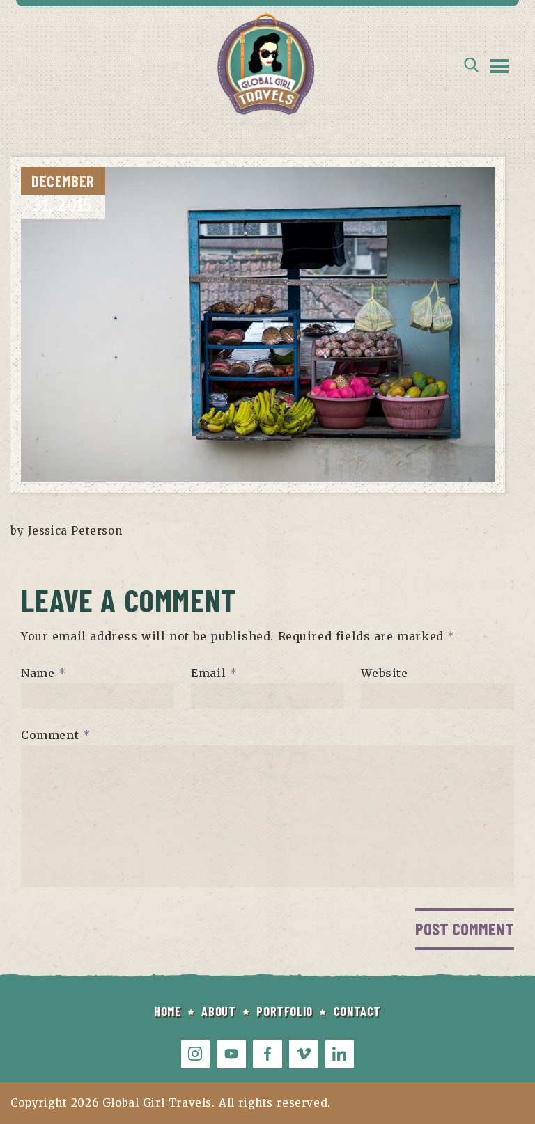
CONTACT (357, 1011)
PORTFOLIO (284, 1011)
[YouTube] (231, 1054)
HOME (167, 1011)
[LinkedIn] (339, 1054)
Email (214, 673)
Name (43, 673)
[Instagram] (195, 1054)
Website (384, 673)
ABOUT (218, 1011)
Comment (55, 735)
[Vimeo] (303, 1054)
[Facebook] (267, 1054)
